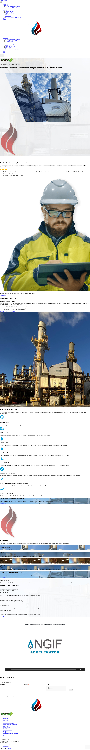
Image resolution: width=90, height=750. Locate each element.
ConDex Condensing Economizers (12, 6)
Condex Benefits (3, 70)
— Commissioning (9, 8)
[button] (45, 648)
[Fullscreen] (82, 669)
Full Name (2, 684)
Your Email (26, 684)
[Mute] (80, 669)
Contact (4, 19)
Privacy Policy (6, 746)
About (4, 18)
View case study (3, 311)
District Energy (8, 12)
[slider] (43, 669)
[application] (45, 649)
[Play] (7, 669)
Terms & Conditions (7, 744)
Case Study (5, 10)
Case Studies (5, 726)
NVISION (9, 748)
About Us (5, 735)
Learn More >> (3, 616)
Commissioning (6, 721)
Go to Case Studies (11, 311)
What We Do (5, 5)
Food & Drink (8, 16)
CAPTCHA (48, 684)
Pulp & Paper (8, 14)
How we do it (5, 4)
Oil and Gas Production (10, 13)
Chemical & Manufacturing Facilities (13, 17)
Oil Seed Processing (9, 11)
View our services (3, 577)
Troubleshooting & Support (11, 7)
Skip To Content (3, 0)
